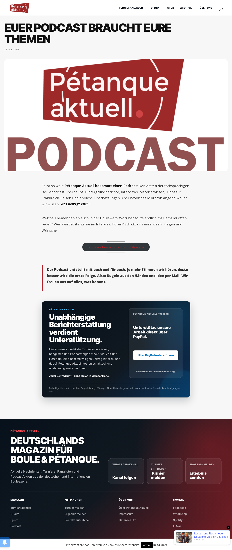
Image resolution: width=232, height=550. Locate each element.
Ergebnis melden (75, 514)
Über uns (206, 8)
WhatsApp (180, 514)
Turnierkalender (131, 8)
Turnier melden (74, 507)
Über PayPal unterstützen (156, 355)
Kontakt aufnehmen (77, 520)
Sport (171, 8)
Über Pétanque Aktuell (134, 507)
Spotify (178, 520)
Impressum (126, 514)
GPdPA (155, 8)
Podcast (16, 526)
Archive (186, 8)
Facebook (179, 507)
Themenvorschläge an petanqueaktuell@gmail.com (116, 247)
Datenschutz (127, 520)
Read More (160, 545)
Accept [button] (146, 545)
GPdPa (15, 514)
